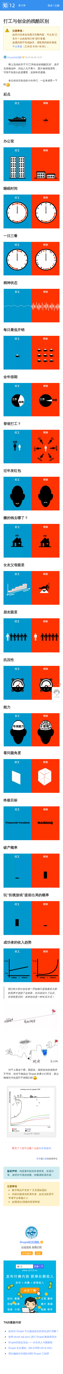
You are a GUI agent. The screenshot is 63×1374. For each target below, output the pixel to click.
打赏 (38, 1253)
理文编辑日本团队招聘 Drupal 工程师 (28, 1353)
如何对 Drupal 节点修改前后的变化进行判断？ (33, 1331)
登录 (50, 5)
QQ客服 (56, 693)
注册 (57, 5)
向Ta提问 (27, 1253)
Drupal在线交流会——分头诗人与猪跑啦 (30, 1342)
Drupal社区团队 (14, 57)
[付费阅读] (30, 1286)
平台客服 (17, 46)
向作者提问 (45, 1148)
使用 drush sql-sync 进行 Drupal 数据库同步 (32, 1336)
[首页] (9, 5)
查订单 (22, 5)
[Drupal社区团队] (5, 57)
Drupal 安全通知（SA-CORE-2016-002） (31, 1348)
